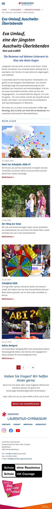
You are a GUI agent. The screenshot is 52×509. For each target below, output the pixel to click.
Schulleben (16, 10)
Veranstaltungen (32, 10)
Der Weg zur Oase (11, 223)
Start (4, 10)
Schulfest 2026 (9, 283)
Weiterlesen (7, 177)
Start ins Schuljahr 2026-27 (16, 164)
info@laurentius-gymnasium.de (19, 459)
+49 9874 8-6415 (11, 454)
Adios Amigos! (9, 345)
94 (33, 367)
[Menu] (3, 3)
